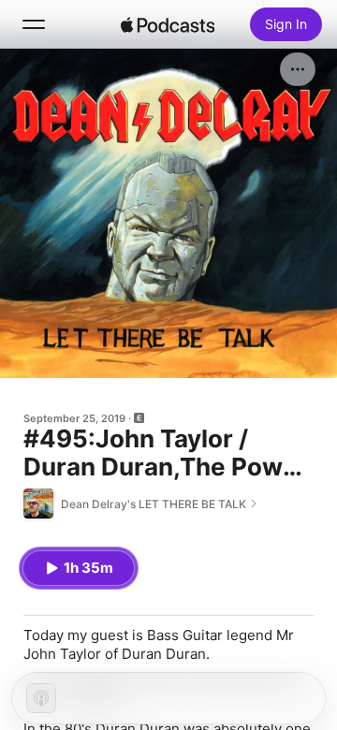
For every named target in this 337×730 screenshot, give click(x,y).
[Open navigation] (33, 24)
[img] (167, 24)
